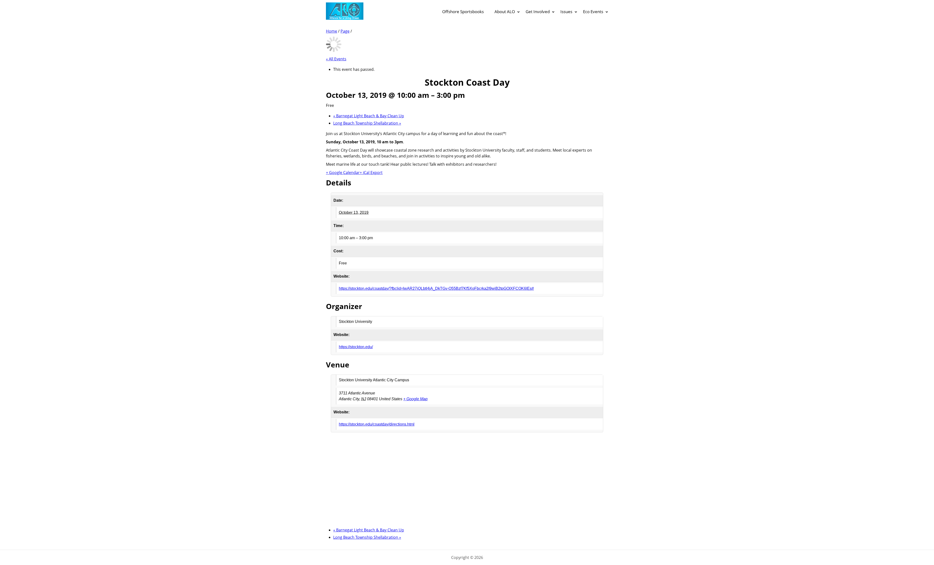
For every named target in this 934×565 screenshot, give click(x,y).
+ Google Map (415, 399)
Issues (566, 11)
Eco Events (593, 11)
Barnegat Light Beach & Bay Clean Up (368, 115)
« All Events (336, 59)
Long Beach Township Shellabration (367, 123)
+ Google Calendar (343, 172)
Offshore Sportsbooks (463, 11)
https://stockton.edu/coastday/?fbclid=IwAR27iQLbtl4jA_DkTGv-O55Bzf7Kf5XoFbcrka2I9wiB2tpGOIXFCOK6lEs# (436, 288)
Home (331, 31)
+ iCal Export (371, 172)
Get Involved (538, 11)
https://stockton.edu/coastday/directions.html (376, 424)
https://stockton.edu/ (356, 347)
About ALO (504, 11)
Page (345, 31)
